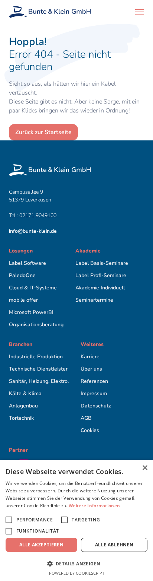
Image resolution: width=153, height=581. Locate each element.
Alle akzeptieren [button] (41, 545)
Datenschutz (96, 405)
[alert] (76, 520)
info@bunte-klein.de (33, 231)
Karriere (90, 356)
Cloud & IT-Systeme (33, 287)
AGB (86, 418)
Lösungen (21, 250)
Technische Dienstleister (38, 368)
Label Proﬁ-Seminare (100, 275)
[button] (139, 12)
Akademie (88, 250)
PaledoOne (22, 275)
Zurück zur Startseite (43, 132)
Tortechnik (21, 418)
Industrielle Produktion (36, 356)
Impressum (94, 393)
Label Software (27, 263)
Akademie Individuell (100, 287)
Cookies (90, 430)
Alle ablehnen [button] (114, 545)
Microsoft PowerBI (31, 312)
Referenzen (94, 381)
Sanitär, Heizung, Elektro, (39, 381)
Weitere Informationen (94, 505)
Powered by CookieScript (76, 573)
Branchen (20, 344)
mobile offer (23, 300)
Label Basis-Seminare (101, 263)
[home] (50, 12)
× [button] (144, 468)
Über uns (91, 368)
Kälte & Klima (25, 393)
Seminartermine (94, 300)
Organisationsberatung (36, 324)
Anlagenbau (23, 405)
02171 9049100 (38, 215)
